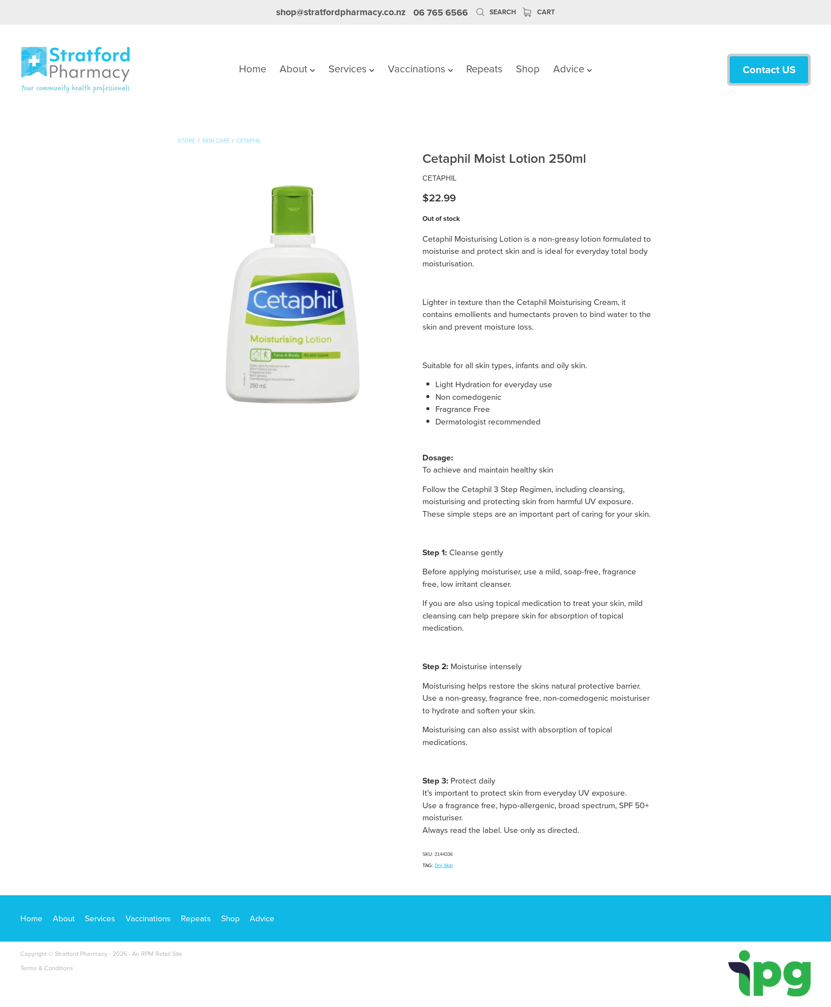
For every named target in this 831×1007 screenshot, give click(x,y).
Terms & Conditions (46, 968)
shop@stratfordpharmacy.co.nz (341, 12)
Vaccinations (418, 68)
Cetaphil (248, 140)
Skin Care (216, 140)
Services (349, 68)
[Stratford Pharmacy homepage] (99, 70)
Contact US (769, 69)
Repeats (484, 68)
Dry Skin (444, 865)
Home (252, 68)
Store (186, 140)
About (295, 68)
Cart (545, 12)
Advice (570, 68)
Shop (528, 68)
